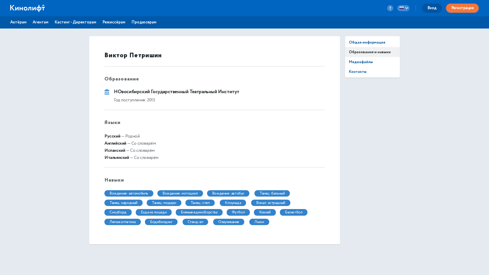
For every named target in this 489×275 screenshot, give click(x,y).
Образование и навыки (370, 52)
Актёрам (18, 22)
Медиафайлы (361, 62)
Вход (432, 8)
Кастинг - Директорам (75, 22)
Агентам (40, 22)
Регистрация (462, 8)
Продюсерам (143, 22)
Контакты (357, 71)
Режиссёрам (113, 22)
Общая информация (367, 42)
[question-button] (390, 8)
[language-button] (403, 8)
